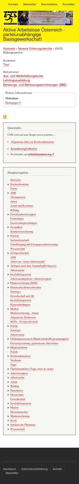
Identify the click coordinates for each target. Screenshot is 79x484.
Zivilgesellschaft (19, 253)
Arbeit (13, 201)
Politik (14, 326)
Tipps (13, 364)
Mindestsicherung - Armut (24, 313)
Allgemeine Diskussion (23, 317)
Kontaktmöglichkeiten (24, 149)
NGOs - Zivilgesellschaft (24, 321)
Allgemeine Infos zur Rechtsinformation (32, 142)
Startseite (9, 48)
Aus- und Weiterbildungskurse (23, 76)
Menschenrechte (19, 412)
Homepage (11, 103)
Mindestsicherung (19, 416)
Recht (13, 420)
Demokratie (16, 390)
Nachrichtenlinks (19, 184)
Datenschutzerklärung (34, 469)
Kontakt (13, 4)
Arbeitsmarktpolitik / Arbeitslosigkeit (30, 279)
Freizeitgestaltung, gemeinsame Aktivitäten (34, 343)
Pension (14, 235)
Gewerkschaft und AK (22, 296)
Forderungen (17, 218)
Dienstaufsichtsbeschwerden (25, 287)
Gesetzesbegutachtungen (23, 223)
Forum (13, 188)
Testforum (15, 360)
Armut (13, 382)
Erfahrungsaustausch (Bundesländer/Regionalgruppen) (39, 339)
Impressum (9, 469)
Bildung (14, 210)
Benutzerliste (49, 4)
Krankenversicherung (21, 231)
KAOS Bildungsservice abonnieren (5, 117)
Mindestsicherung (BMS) (23, 283)
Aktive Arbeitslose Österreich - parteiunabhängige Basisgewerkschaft (34, 34)
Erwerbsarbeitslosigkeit (23, 214)
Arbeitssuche (17, 270)
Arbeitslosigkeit (19, 373)
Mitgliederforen (18, 347)
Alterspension (17, 197)
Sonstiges (15, 291)
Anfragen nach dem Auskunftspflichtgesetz (33, 266)
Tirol (6, 64)
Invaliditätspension (20, 274)
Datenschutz (17, 394)
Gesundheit (16, 227)
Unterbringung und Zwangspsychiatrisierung (34, 244)
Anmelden (69, 4)
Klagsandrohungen (20, 304)
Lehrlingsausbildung (16, 80)
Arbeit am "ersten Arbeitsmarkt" (28, 261)
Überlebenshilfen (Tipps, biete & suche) (32, 369)
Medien (14, 309)
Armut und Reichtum (21, 205)
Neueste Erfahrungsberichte (35, 48)
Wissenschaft (17, 249)
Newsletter (29, 4)
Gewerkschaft (17, 399)
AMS (13, 193)
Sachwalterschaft (19, 240)
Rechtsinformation (20, 356)
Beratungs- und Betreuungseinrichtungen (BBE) (35, 85)
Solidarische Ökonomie (23, 424)
